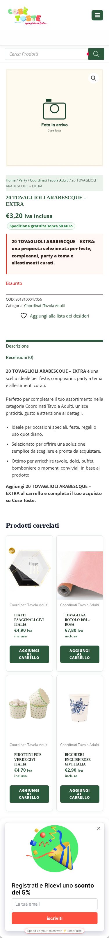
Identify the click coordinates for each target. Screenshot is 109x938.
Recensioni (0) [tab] (19, 357)
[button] (93, 78)
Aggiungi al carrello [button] (29, 654)
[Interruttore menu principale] (97, 15)
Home (11, 180)
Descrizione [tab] (17, 346)
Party (23, 180)
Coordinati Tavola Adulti (49, 180)
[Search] (96, 54)
